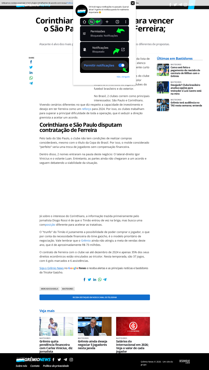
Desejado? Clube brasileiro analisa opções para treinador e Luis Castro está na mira (186, 89)
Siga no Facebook (53, 359)
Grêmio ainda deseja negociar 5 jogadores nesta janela (92, 345)
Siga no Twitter (59, 359)
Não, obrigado (123, 76)
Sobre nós (21, 366)
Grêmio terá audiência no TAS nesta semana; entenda (186, 104)
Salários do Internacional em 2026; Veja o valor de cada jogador (132, 346)
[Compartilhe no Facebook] (31, 62)
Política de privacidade (56, 366)
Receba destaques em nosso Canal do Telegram (95, 297)
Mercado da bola (49, 288)
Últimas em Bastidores (175, 58)
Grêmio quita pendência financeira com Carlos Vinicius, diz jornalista (56, 346)
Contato (35, 366)
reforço (86, 109)
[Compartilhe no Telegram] (31, 83)
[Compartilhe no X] (31, 67)
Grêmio (86, 240)
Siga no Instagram (71, 359)
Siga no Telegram (65, 359)
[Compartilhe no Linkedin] (31, 72)
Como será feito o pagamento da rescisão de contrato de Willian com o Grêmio (185, 72)
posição (50, 224)
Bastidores (67, 288)
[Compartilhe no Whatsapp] (31, 78)
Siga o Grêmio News (51, 268)
